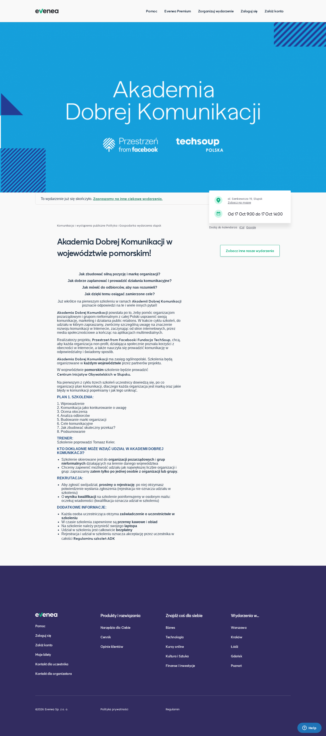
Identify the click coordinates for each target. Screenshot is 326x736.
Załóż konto (274, 11)
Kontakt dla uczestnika (51, 664)
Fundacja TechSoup (153, 339)
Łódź (234, 646)
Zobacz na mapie (239, 202)
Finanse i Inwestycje (180, 665)
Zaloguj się (249, 11)
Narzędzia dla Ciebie (115, 627)
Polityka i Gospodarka (121, 225)
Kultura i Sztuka (177, 656)
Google (251, 227)
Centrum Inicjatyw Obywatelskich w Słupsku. (94, 374)
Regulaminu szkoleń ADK (94, 538)
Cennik (105, 637)
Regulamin (172, 709)
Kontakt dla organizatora (53, 673)
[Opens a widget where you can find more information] (309, 728)
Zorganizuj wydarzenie (216, 11)
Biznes (170, 627)
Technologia (175, 637)
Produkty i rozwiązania (120, 615)
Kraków (236, 637)
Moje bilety (43, 654)
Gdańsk (236, 656)
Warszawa (238, 627)
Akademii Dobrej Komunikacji (156, 301)
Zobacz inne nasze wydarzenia (250, 250)
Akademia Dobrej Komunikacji (82, 312)
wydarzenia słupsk (149, 225)
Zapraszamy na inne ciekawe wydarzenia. (128, 198)
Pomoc (151, 11)
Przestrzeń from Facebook (114, 339)
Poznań (236, 665)
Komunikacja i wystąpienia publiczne (81, 225)
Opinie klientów (111, 646)
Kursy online (175, 646)
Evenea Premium (177, 11)
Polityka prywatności (114, 709)
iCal (241, 227)
